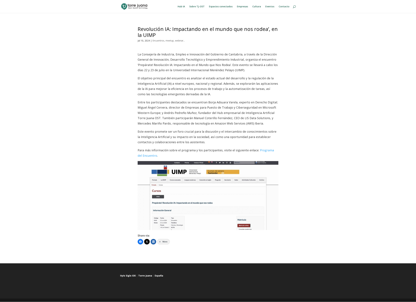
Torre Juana (145, 275)
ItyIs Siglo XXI (128, 275)
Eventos (269, 6)
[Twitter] (147, 241)
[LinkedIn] (153, 241)
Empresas (242, 6)
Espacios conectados (221, 6)
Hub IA (181, 6)
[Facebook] (140, 241)
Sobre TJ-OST (197, 6)
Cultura (256, 6)
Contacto (284, 6)
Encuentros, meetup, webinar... (168, 40)
